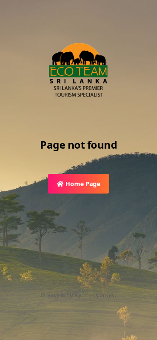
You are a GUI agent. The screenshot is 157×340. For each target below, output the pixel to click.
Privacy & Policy (61, 295)
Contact (106, 295)
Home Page (82, 184)
